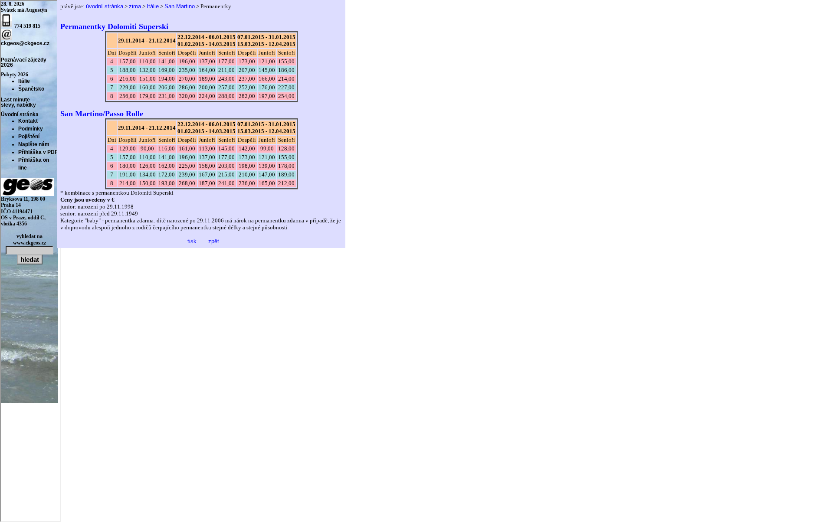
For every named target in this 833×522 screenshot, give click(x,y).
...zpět (211, 241)
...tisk (189, 241)
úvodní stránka (104, 6)
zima (135, 6)
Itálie (153, 6)
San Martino (179, 6)
